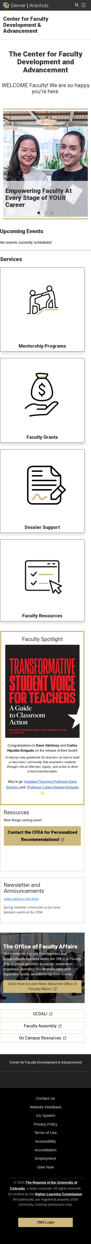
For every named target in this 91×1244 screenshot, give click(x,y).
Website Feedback (45, 1107)
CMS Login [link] (45, 1222)
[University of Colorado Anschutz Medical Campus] (38, 5)
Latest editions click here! (21, 899)
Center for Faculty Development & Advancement (25, 25)
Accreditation (45, 1150)
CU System (45, 1115)
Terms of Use (45, 1133)
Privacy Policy (45, 1124)
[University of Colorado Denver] (15, 5)
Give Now (45, 1167)
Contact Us (45, 1098)
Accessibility (45, 1141)
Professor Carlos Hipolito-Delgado (53, 787)
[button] (38, 213)
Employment (45, 1158)
